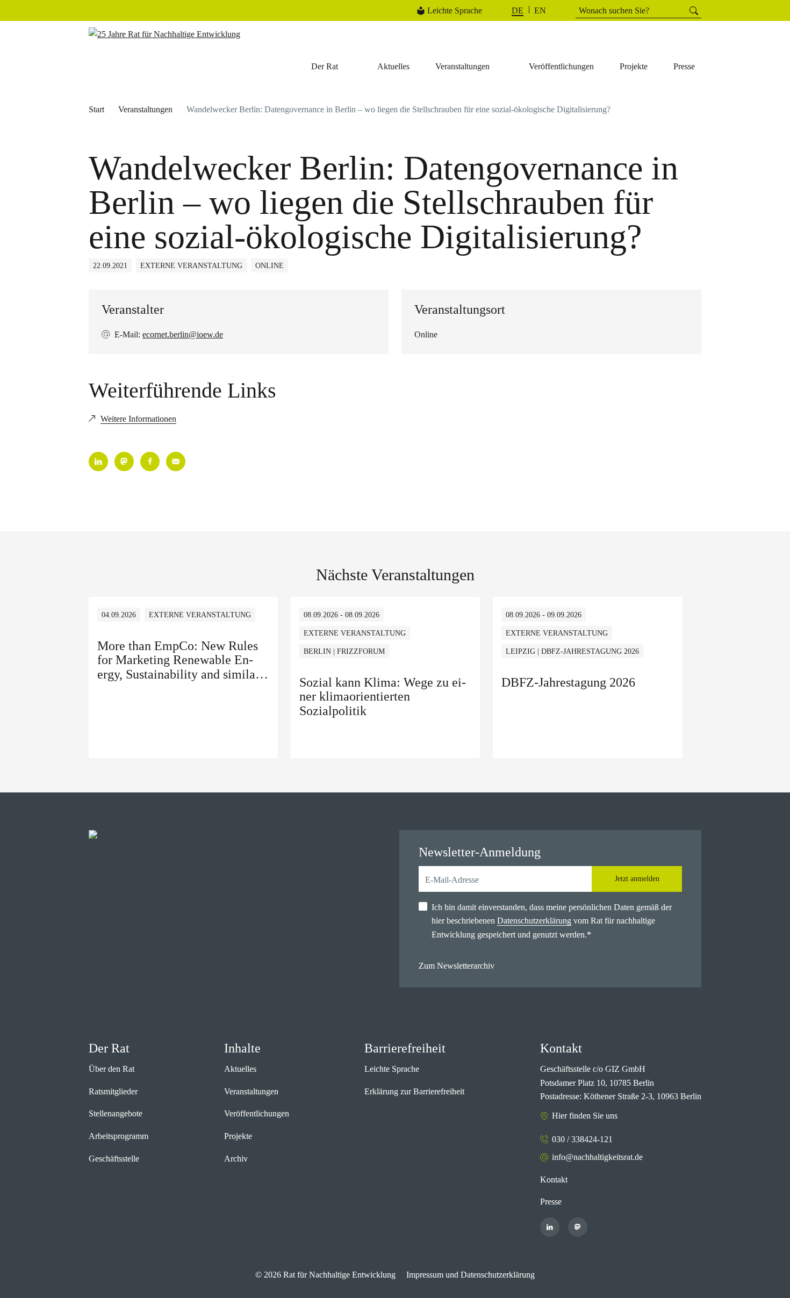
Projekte (238, 1136)
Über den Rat (111, 1068)
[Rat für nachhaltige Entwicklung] (164, 34)
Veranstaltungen (145, 109)
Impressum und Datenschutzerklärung (470, 1274)
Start (96, 109)
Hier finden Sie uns (584, 1115)
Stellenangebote (115, 1113)
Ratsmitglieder (113, 1091)
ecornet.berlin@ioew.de (182, 334)
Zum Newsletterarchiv (456, 965)
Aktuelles (240, 1068)
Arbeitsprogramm (118, 1136)
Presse (551, 1201)
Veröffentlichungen (256, 1113)
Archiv (236, 1158)
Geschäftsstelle (114, 1158)
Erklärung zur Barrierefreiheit (414, 1091)
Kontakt (554, 1179)
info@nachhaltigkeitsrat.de (597, 1157)
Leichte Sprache (454, 10)
